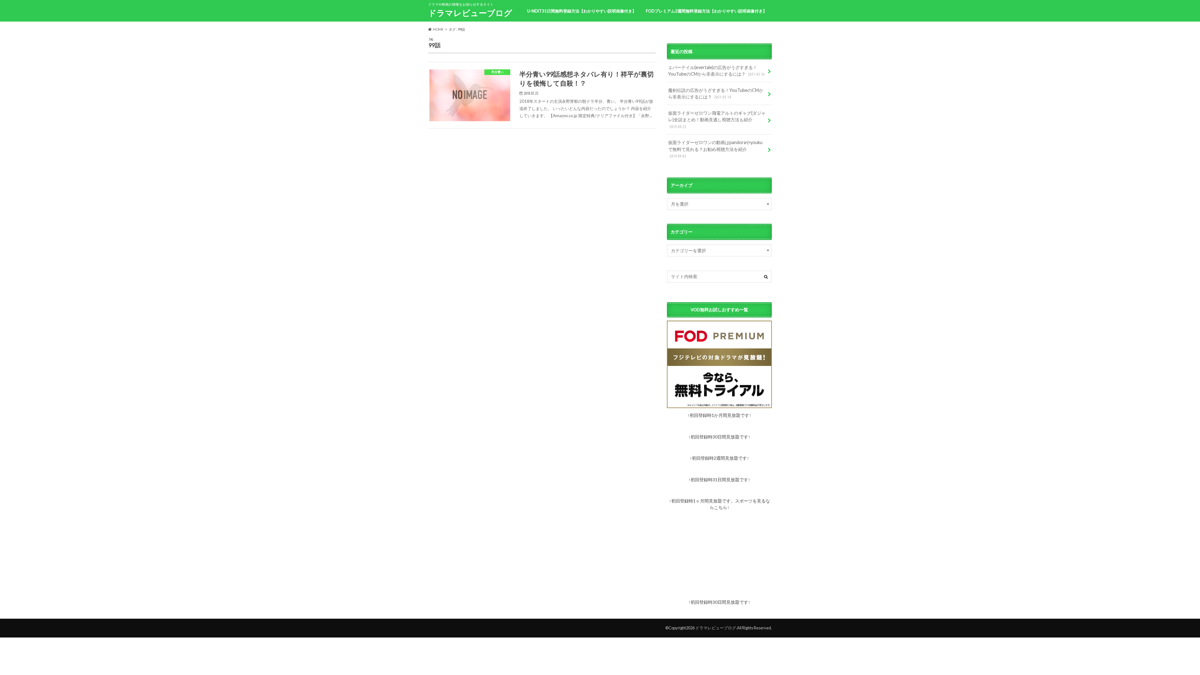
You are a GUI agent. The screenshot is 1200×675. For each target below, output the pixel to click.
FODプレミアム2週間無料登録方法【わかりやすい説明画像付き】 (706, 10)
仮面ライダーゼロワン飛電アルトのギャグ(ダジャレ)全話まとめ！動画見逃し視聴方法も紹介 (717, 119)
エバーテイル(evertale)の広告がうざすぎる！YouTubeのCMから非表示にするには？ (716, 71)
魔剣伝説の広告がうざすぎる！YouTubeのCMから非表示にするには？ (715, 94)
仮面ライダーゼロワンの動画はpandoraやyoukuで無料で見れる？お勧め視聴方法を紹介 (715, 149)
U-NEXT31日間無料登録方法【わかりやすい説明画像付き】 (581, 10)
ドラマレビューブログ (470, 13)
